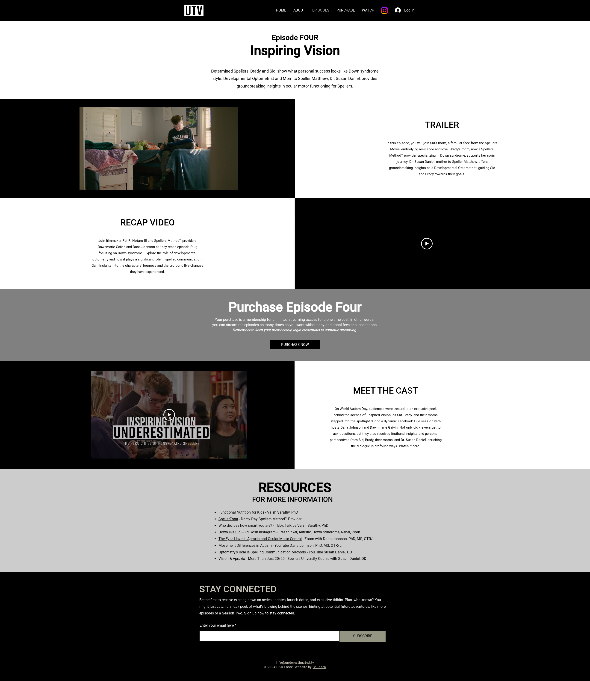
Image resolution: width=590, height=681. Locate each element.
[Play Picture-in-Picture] (224, 187)
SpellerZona (228, 519)
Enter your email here (217, 625)
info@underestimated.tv (295, 662)
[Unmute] (93, 187)
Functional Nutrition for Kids (241, 512)
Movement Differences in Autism (245, 545)
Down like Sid (229, 532)
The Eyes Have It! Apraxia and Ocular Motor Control (260, 539)
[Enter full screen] (232, 187)
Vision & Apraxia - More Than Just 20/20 (251, 558)
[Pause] (85, 187)
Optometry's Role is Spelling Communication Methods (262, 552)
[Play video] (427, 243)
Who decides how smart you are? (245, 525)
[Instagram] (384, 10)
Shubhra (319, 667)
